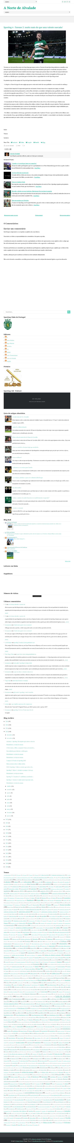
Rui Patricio (44, 1077)
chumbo (50, 921)
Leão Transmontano (12, 355)
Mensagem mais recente (11, 215)
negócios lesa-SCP (48, 1033)
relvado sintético (26, 1070)
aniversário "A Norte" (14, 889)
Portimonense (17, 1056)
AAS (17, 879)
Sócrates (6, 1086)
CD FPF (10, 918)
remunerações (35, 1070)
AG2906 (61, 882)
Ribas (39, 1072)
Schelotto (27, 1079)
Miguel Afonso (18, 1029)
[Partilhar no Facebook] (10, 149)
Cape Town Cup (13, 914)
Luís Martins (49, 1017)
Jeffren (62, 987)
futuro (6, 971)
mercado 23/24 (40, 1026)
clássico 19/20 (14, 923)
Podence (34, 1054)
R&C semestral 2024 (33, 1065)
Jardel (69, 985)
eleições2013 (7, 946)
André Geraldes (25, 886)
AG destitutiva (48, 882)
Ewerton (67, 957)
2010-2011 (51, 877)
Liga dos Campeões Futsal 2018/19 (23, 1006)
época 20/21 (43, 950)
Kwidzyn (38, 996)
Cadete (10, 909)
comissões (60, 923)
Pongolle (50, 1054)
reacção (12, 1067)
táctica (53, 1106)
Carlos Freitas (62, 914)
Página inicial (39, 215)
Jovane (49, 994)
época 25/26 (8, 953)
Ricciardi (61, 1072)
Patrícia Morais (34, 1044)
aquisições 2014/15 (32, 891)
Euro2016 (43, 957)
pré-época (51, 1056)
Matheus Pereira (18, 1024)
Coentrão (42, 923)
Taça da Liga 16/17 (66, 1095)
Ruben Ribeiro (23, 1077)
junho (8, 799)
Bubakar (57, 907)
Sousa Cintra (40, 1086)
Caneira (5, 914)
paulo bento (62, 1045)
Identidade (67, 980)
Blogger (49, 1139)
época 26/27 (15, 953)
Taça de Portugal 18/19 (45, 1104)
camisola (43, 909)
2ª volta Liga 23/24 (64, 877)
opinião (33, 1040)
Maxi (64, 1024)
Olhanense (6, 1040)
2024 (7, 728)
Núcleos (53, 1035)
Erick (45, 953)
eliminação (44, 946)
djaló (21, 941)
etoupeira (31, 957)
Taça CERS (52, 1093)
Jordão (37, 991)
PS (69, 1063)
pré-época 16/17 (61, 1058)
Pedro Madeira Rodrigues (25, 1049)
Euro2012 (37, 957)
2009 (7, 863)
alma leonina (31, 884)
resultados (6, 1072)
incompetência (49, 982)
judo (68, 994)
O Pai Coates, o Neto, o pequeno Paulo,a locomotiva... (20, 748)
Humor (59, 980)
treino (8, 1113)
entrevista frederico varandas (20, 680)
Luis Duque (33, 1017)
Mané (20, 1019)
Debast (45, 932)
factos (27, 959)
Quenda (14, 1065)
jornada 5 (60, 991)
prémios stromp (66, 1061)
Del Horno (6, 934)
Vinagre (51, 1118)
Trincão (24, 1113)
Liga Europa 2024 (20, 1010)
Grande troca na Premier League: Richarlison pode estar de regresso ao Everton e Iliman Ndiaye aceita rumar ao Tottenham (34, 534)
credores (17, 930)
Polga (40, 1054)
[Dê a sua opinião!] (7, 149)
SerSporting (26, 1081)
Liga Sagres (62, 1013)
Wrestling (8, 1125)
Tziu (56, 1113)
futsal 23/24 (60, 969)
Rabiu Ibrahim (42, 1065)
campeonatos (36, 911)
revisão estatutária (14, 1072)
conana (7, 704)
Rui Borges (36, 1077)
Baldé (38, 898)
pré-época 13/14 (25, 1058)
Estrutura (16, 957)
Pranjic (45, 1056)
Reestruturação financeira (30, 1067)
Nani (24, 1033)
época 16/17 (14, 950)
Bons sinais (16, 552)
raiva (68, 1065)
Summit (23, 1090)
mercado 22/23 (30, 1026)
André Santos (59, 886)
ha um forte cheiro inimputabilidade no (26, 654)
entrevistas (8, 948)
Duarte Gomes (48, 941)
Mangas (25, 1019)
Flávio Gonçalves (7, 964)
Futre (22, 969)
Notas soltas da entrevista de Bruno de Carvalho (25, 437)
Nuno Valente (37, 1038)
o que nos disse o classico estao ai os (23, 672)
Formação (36, 964)
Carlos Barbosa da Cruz (42, 914)
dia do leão (27, 937)
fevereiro (9, 812)
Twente (51, 1113)
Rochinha (34, 1074)
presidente (15, 1063)
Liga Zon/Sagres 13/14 (53, 1015)
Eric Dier (40, 953)
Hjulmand (37, 978)
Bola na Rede (11, 532)
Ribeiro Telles (45, 1072)
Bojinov (58, 902)
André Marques (33, 886)
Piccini (18, 1051)
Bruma (49, 905)
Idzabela (9, 346)
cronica (60, 930)
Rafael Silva (57, 1065)
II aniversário (20, 982)
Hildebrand (24, 978)
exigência (6, 959)
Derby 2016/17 (34, 934)
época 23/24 (60, 950)
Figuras (32, 962)
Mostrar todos (67, 561)
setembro (9, 789)
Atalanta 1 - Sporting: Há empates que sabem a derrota (20, 741)
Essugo (67, 953)
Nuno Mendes (11, 1038)
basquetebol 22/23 (10, 900)
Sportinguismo (39, 1088)
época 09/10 (23, 948)
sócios (66, 1083)
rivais (28, 1074)
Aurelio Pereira (53, 895)
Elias (39, 946)
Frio (9, 966)
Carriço (27, 916)
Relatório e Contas (9, 1070)
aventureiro (11, 898)
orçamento (46, 1040)
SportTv (58, 1088)
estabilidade (6, 955)
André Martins (42, 886)
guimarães (52, 975)
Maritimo (28, 1022)
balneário (44, 898)
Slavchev (38, 1083)
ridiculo (67, 1072)
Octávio (67, 1038)
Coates (36, 923)
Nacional (68, 1031)
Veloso (30, 1115)
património (41, 1044)
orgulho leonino (20, 1042)
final (41, 962)
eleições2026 (33, 946)
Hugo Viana (53, 980)
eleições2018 (25, 946)
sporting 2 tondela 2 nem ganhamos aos (24, 642)
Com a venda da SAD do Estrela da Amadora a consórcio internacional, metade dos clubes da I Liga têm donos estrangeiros (37, 524)
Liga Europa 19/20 (55, 1008)
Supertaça (37, 1090)
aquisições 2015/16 (45, 891)
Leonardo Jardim (29, 999)
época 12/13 (50, 948)
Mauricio (54, 1024)
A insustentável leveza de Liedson (17, 547)
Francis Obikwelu (51, 964)
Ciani (55, 921)
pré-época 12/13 (14, 1058)
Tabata (46, 1093)
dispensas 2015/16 (60, 939)
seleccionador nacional (10, 1081)
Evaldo (61, 957)
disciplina (43, 939)
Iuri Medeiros (35, 985)
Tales (58, 1106)
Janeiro (64, 985)
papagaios (66, 1042)
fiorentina (66, 962)
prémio (59, 1061)
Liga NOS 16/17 (8, 1013)
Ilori (25, 982)
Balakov (27, 898)
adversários (27, 882)
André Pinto (51, 886)
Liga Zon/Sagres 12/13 (37, 1015)
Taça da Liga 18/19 (20, 1097)
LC (52, 996)
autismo (61, 895)
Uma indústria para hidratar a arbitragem (16, 751)
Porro (11, 1056)
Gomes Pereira (65, 973)
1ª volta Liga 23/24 (44, 875)
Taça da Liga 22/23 (64, 1097)
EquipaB (22, 953)
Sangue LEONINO (12, 551)
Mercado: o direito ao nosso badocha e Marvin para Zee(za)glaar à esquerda (32, 191)
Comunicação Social (22, 925)
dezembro (9, 735)
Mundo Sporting (60, 1031)
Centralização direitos (29, 918)
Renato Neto (44, 1070)
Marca (63, 1019)
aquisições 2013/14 (19, 891)
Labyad (43, 996)
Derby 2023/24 (60, 934)
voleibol (50, 1120)
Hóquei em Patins (59, 978)
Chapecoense (32, 921)
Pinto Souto (31, 1051)
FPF (43, 964)
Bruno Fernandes (32, 907)
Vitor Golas (25, 1120)
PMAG (29, 1054)
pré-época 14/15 (37, 1058)
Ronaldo (59, 1074)
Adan (65, 879)
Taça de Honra (37, 1099)
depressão (20, 934)
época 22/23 (51, 950)
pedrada (55, 1047)
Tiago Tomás (50, 1109)
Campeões (55, 909)
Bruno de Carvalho (20, 907)
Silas (52, 1081)
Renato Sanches (52, 1070)
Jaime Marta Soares (51, 985)
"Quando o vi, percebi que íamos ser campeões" (24, 163)
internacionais (62, 982)
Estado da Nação (31, 955)
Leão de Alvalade (11, 358)
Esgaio (49, 953)
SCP (46, 1079)
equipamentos (31, 953)
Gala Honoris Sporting (25, 971)
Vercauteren (18, 1118)
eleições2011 (63, 943)
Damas (18, 932)
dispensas (49, 939)
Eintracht (47, 943)
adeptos (7, 882)
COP (64, 925)
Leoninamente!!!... (12, 537)
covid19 (5, 930)
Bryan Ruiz (50, 907)
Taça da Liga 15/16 (55, 1095)
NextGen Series (62, 1033)
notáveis (42, 1035)
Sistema (21, 1083)
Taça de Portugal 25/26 (30, 1106)
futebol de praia (51, 966)
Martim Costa (51, 1022)
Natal (28, 1033)
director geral (15, 939)
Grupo (39, 975)
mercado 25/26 (57, 1026)
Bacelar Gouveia (20, 898)
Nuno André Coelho (61, 1035)
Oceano (61, 1038)
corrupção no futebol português (24, 927)
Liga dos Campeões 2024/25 (58, 1003)
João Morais (42, 989)
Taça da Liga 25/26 (18, 1099)
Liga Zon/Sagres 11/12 (22, 1015)
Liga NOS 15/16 (63, 1010)
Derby (26, 934)
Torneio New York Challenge (19, 1111)
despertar (20, 937)
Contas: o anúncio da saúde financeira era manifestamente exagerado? (30, 498)
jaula (6, 987)
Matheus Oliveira (7, 1024)
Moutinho (37, 1031)
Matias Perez (47, 1024)
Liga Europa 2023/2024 (9, 1010)
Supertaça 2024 (54, 1090)
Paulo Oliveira (11, 1047)
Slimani (48, 1083)
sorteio (28, 1086)
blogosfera (33, 902)
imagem (30, 982)
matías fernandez (38, 1024)
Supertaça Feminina (64, 1090)
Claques (6, 923)
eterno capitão (23, 957)
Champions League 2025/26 (20, 921)
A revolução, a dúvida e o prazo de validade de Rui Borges (27, 477)
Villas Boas (45, 1118)
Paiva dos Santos (47, 1042)
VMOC (44, 1120)
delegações (13, 934)
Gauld (53, 971)
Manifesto (37, 1019)
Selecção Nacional (63, 1079)
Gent (63, 971)
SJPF (33, 1083)
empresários (52, 946)
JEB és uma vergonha (28, 987)
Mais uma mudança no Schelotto (20, 200)
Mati (30, 1024)
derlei (67, 934)
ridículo (5, 1074)
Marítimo (34, 1022)
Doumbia (35, 941)
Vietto (39, 1118)
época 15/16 (6, 950)
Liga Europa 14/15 (12, 1008)
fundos (36, 966)
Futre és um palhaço (30, 969)
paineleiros (38, 1042)
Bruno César (10, 907)
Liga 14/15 (56, 999)
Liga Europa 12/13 (59, 1006)
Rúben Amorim (14, 1077)
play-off (5, 1054)
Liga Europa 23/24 (41, 1010)
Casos (58, 916)
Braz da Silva (36, 905)
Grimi (34, 975)
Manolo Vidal (45, 1019)
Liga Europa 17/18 (34, 1008)
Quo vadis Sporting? (22, 1065)
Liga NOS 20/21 (53, 1013)
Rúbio (29, 1077)
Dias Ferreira (45, 937)
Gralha (23, 975)
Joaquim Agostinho (13, 991)
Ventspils (11, 1118)
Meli (68, 1024)
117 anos (30, 875)
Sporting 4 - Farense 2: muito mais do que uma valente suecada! (33, 27)
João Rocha (63, 989)
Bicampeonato (15, 902)
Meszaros (10, 1029)
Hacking (5, 978)
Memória (6, 1026)
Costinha (57, 927)
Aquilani (67, 889)
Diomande (61, 937)
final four (46, 962)
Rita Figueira (22, 1074)
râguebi (63, 1065)
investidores (8, 985)
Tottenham (37, 1111)
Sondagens (22, 1086)
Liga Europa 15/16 (23, 1008)
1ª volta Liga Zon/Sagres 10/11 (58, 875)
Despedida (13, 937)
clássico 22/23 (22, 923)
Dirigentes (35, 939)
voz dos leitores (21, 1122)
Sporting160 (31, 1088)
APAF (46, 889)
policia (44, 1054)
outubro (9, 786)
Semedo (20, 1081)
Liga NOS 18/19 (30, 1013)
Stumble (37, 142)
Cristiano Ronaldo (52, 930)
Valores (13, 1116)
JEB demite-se (17, 987)
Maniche (31, 1019)
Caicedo (15, 909)
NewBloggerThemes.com (39, 1141)
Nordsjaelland (20, 1035)
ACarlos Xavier (54, 879)
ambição (41, 884)
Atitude (7, 895)
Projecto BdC (22, 1063)
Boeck (53, 902)
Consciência (40, 925)
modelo (9, 1031)
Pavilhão (37, 1047)
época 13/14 (58, 948)
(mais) (6, 613)
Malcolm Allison (7, 1019)
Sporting (68, 1086)
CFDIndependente (45, 918)
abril (8, 806)
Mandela (15, 1019)
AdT (21, 882)
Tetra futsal (28, 1109)
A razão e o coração (17, 508)
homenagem (50, 978)
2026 (7, 721)
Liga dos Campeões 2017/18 (27, 1003)
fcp (57, 960)
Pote (37, 1056)
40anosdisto (6, 879)
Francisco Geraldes (61, 964)
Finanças (59, 962)
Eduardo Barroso (8, 943)
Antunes (41, 889)
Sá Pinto (65, 1077)
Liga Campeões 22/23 (40, 1001)
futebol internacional (14, 969)
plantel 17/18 (46, 1051)
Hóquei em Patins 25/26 (30, 980)
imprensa (35, 982)
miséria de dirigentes (50, 1029)
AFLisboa (37, 882)
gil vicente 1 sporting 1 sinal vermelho (23, 692)
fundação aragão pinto (17, 966)
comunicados (33, 925)
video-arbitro (32, 1118)
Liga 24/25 (15, 1001)
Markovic (40, 1022)
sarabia (16, 1079)
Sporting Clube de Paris (21, 1088)
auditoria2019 (45, 895)
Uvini (69, 1113)
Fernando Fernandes (20, 962)
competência (67, 923)
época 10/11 (33, 948)
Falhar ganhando (11, 549)
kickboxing (25, 996)
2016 (7, 840)
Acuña (60, 879)
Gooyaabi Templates (58, 1141)
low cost (20, 1017)
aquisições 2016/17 (57, 891)
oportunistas (39, 1040)
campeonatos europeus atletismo (49, 911)
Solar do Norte (13, 1086)
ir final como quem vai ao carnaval (22, 625)
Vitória (39, 1120)
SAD (5, 1079)
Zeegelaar (30, 1125)
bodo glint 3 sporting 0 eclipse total (22, 663)
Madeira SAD (66, 1017)
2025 (7, 725)
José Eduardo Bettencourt (29, 994)
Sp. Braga (47, 1086)
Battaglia (45, 900)
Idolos (7, 982)
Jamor (59, 985)
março (8, 809)
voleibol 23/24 (65, 1120)
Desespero (6, 937)
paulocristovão (29, 1047)
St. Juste (64, 1088)
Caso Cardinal (52, 916)
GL (39, 973)
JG (5, 604)
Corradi (11, 927)
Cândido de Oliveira (64, 911)
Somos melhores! (17, 457)
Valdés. (7, 1115)
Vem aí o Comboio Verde (18, 182)
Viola (56, 1118)
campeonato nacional (24, 912)
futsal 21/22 (53, 969)
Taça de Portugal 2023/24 (58, 1104)
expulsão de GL (20, 959)
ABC (21, 879)
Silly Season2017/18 (59, 1081)
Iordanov (20, 985)
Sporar (63, 1086)
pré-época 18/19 (14, 1061)
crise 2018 (42, 930)
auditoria (38, 895)
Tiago (34, 1109)
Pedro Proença (53, 1049)
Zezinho (36, 1125)
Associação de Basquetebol (58, 893)
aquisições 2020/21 (13, 893)
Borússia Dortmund (8, 905)
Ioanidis (15, 985)
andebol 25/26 (15, 886)
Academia (36, 880)
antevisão (33, 889)
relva (18, 1070)
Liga (51, 999)
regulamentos (66, 1067)
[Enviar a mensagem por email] (5, 149)
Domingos (27, 941)
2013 (7, 850)
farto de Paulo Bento (44, 959)
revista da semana (27, 1072)
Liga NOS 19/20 (42, 1013)
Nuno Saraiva (29, 1038)
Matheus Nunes (65, 1022)
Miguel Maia (40, 1029)
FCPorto (63, 960)
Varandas (24, 1116)
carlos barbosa (32, 914)
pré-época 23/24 (52, 1061)
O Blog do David (12, 522)
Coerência (48, 923)
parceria (13, 1044)
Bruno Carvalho (65, 905)
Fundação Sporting (28, 966)
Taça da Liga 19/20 (31, 1097)
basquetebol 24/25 (21, 900)
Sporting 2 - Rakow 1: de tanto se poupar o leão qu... (19, 770)
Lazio (48, 996)
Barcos (54, 898)
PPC (41, 1056)
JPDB (54, 994)
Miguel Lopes (33, 1029)
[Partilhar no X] (9, 149)
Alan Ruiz (67, 882)
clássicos (30, 923)
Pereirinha (67, 1049)
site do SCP (27, 1083)
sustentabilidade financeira (33, 1093)
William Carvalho (47, 1122)
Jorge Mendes (53, 991)
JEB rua (37, 987)
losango (8, 1017)
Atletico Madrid (14, 895)
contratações (58, 925)
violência (61, 1118)
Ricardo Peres (54, 1072)
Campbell (49, 909)
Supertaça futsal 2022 (8, 1093)
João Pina (57, 989)
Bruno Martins (10, 340)
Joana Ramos (19, 989)
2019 (7, 829)
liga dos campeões (63, 1001)
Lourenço (14, 1017)
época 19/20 (36, 950)
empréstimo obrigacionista (64, 946)
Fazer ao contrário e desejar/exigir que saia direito (25, 447)
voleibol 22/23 (57, 1120)
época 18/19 (28, 950)
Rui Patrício (53, 1077)
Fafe (31, 959)
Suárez (17, 1090)
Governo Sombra (16, 975)
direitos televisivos (25, 939)
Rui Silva (59, 1077)
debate (50, 932)
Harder (10, 978)
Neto (55, 1033)
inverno (68, 982)
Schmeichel (33, 1079)
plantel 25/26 (62, 1051)
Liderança (39, 999)
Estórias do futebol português (52, 955)
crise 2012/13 (24, 930)
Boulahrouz (17, 905)
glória (43, 973)
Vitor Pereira (33, 1120)
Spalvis (58, 1086)
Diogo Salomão (53, 937)
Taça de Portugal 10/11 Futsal (19, 1102)
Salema (11, 1079)
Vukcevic (33, 1122)
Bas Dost (60, 898)
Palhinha (60, 1042)
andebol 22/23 (57, 884)
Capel (19, 914)
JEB (10, 987)
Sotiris (33, 1086)
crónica (66, 930)
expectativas (12, 959)
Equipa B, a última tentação (19, 427)
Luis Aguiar (26, 1017)
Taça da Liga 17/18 (9, 1097)
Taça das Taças (28, 1099)
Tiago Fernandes (41, 1109)
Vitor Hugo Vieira (9, 654)
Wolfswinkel (67, 1122)
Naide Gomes (8, 1033)
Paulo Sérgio (19, 1047)
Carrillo (32, 916)
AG (41, 882)
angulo (5, 889)
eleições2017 (16, 946)
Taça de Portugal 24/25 (17, 1106)
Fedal (69, 959)
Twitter (22, 142)
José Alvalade (67, 991)
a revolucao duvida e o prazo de (16, 604)
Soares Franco (59, 1083)
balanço (33, 898)
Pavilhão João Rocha (46, 1047)
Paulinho (55, 1044)
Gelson (58, 971)
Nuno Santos (21, 1038)
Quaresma (7, 1065)
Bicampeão (7, 902)
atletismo (31, 895)
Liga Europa (36, 1006)
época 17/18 (21, 950)
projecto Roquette (32, 1063)
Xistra (19, 1125)
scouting (40, 1079)
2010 (7, 860)
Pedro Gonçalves (13, 1049)
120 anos (36, 875)
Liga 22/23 (65, 999)
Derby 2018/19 (43, 934)
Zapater (24, 1125)
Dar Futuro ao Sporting (36, 932)
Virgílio (9, 361)
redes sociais (18, 1067)
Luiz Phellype (57, 1017)
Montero (31, 1031)
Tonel (63, 1109)
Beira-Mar (51, 900)
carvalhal (43, 916)
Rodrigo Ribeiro (41, 1074)
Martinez (58, 1022)
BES (69, 900)
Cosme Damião (39, 927)
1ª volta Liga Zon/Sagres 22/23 (23, 877)
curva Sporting (12, 932)
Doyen (41, 941)
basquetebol (67, 898)
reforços (52, 1067)
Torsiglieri (30, 1111)
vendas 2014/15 (52, 1115)
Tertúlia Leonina (20, 1109)
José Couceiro (17, 994)
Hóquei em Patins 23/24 (18, 980)
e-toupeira (56, 941)
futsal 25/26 (67, 969)
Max (59, 1024)
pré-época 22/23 (43, 1061)
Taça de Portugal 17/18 (32, 1104)
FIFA (28, 962)
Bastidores (30, 900)
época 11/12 (42, 948)
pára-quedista (7, 1044)
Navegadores (39, 1033)
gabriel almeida (14, 971)
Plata (67, 1051)
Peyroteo (13, 1051)
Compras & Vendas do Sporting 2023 (16, 760)
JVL (8, 349)
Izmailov (42, 985)
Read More (37, 168)
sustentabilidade (19, 1093)
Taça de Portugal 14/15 (60, 1102)
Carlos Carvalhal (53, 914)
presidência (7, 1063)
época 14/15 (66, 948)
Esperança (61, 953)
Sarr (21, 1079)
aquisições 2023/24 (24, 893)
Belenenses (58, 900)
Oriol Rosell (30, 1042)
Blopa (39, 902)
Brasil (29, 905)
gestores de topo (24, 973)
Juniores (6, 996)
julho (8, 796)
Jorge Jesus (44, 992)
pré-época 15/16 (49, 1058)
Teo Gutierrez (11, 1109)
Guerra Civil (45, 975)
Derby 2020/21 (52, 934)
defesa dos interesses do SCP (61, 932)
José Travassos (42, 994)
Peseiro (7, 1051)
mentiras (13, 1026)
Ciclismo (60, 921)
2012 (7, 853)
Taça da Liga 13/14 (34, 1095)
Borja (67, 902)
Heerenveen (17, 978)
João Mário (34, 989)
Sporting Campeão (9, 1088)
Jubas (59, 994)
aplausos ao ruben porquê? (57, 889)
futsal (38, 969)
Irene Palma (27, 985)
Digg (43, 142)
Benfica (65, 900)
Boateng (48, 902)
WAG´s (39, 1122)
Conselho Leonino (49, 925)
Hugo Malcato (10, 343)
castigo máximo (65, 916)
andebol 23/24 (65, 884)
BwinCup (63, 907)
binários (27, 902)
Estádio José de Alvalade (18, 955)
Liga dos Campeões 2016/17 (11, 1004)
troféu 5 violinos (36, 1113)
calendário (21, 909)
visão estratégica (17, 1120)
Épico (16, 948)
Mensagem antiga (65, 215)
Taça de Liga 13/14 (47, 1099)
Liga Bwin (31, 1001)
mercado (20, 1026)
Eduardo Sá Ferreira (18, 943)
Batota (38, 900)
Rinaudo (11, 1074)
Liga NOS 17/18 (19, 1013)
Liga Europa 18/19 (44, 1008)
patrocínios (48, 1044)
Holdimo (44, 978)
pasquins (26, 1044)
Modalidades (66, 1029)
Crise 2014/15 (34, 930)
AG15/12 (55, 882)
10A (14, 875)
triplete (29, 1113)
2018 (7, 833)
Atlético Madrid (23, 895)
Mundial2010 (44, 1031)
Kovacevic (32, 996)
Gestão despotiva (14, 973)
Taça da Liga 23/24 (8, 1099)
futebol (43, 966)
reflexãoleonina (43, 1067)
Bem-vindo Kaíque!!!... (19, 539)
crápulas (11, 930)
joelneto (21, 991)
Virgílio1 (9, 1120)
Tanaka (62, 1106)
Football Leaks (16, 964)
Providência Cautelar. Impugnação (59, 1063)
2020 (7, 826)
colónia (54, 923)
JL (13, 989)
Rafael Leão (50, 1065)
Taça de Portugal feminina (44, 1106)
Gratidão (29, 975)
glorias (48, 973)
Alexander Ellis (16, 884)
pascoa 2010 (20, 1044)
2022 (7, 819)
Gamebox (48, 971)
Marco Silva (11, 1022)
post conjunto (25, 1056)
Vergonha (25, 1118)
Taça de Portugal (58, 1099)
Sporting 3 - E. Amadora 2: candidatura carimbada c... (20, 776)
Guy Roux (59, 975)
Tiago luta (7, 680)
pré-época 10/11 (59, 1056)
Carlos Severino (12, 916)
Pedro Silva (61, 1049)
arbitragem (44, 893)
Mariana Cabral (20, 1022)
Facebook (14, 142)
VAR (19, 1115)
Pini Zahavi (24, 1051)
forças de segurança (26, 964)
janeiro (9, 816)
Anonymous (8, 625)
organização (11, 1042)
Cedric (21, 918)
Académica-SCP (45, 879)
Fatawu (52, 959)
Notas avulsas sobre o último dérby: (15, 764)
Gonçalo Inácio (7, 975)
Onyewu (21, 1040)
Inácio (42, 982)
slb (42, 1083)
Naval (32, 1033)
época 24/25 (67, 950)
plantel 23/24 (54, 1051)
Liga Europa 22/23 (30, 1010)
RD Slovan (6, 1067)
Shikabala (47, 1081)
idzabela (13, 982)
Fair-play (36, 959)
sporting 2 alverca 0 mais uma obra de (23, 710)
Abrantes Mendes (28, 879)
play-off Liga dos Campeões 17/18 (17, 1054)
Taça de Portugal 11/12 (34, 1102)
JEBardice (50, 987)
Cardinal (25, 914)
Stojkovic (12, 1090)
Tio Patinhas (58, 1109)
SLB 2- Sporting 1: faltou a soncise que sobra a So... (19, 767)
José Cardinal (8, 994)
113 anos (24, 875)
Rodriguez (49, 1074)
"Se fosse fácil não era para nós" (20, 173)
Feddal (6, 962)
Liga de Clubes (51, 1001)
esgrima (55, 953)
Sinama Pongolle (13, 1083)
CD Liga (16, 918)
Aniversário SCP (24, 889)
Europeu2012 (50, 957)
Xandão (14, 1125)
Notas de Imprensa (34, 1035)
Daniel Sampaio (26, 932)
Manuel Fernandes (54, 1019)
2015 (7, 843)
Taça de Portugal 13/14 (48, 1102)
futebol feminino (61, 966)
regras (59, 1067)
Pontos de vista (58, 1054)
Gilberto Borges (33, 973)
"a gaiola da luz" (7, 875)
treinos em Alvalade (15, 1113)
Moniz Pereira (23, 1031)
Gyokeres (65, 975)
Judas (63, 994)
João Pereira (49, 989)
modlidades (15, 1031)
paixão (54, 1042)
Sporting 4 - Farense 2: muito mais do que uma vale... (20, 780)
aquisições (7, 891)
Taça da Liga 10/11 (12, 1095)
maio (8, 803)
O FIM (46, 1038)
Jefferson (56, 987)
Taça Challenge (61, 1093)
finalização (52, 962)
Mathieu (25, 1024)
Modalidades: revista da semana (14, 744)
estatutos (39, 955)
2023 (7, 731)
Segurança (53, 1079)
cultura (5, 932)
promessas (40, 1063)
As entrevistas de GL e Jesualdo (20, 417)
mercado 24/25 (48, 1026)
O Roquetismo (53, 1038)
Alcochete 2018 (7, 884)
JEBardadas (43, 987)
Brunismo (56, 905)
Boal (44, 902)
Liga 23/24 (6, 1001)
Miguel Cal (25, 1029)
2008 (7, 867)
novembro (9, 738)
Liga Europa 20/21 (65, 1008)
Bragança (24, 905)
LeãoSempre (8, 642)
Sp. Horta (53, 1086)
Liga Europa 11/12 (47, 1006)
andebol (47, 884)
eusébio (56, 957)
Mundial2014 (52, 1031)
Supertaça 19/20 (45, 1090)
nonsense (12, 1036)
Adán (69, 879)
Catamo (5, 918)
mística (58, 1029)
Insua (56, 982)
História (31, 978)
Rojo (54, 1074)
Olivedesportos (13, 1040)
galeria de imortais (37, 971)
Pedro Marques (36, 1049)
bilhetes (22, 902)
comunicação (9, 925)
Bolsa (63, 902)
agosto (9, 793)
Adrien (16, 882)
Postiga (32, 1056)
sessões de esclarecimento (37, 1081)
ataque (68, 893)
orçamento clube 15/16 (56, 1040)
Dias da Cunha (35, 937)
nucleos (47, 1035)
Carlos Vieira (21, 916)
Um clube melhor (16, 488)
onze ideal (27, 1040)
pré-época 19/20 (24, 1061)
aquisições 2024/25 (34, 893)
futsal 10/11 (45, 969)
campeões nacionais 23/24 (10, 911)
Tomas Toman (19, 1141)
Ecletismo (63, 941)
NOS (27, 1035)
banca (49, 898)
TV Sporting (45, 1113)
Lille (63, 1015)
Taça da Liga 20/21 (42, 1097)
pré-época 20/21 (34, 1061)
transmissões (59, 1111)
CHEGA (38, 921)
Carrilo (38, 916)
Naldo (14, 1033)
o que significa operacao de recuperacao (21, 704)
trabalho (44, 1111)
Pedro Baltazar (62, 1047)
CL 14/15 (66, 921)
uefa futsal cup (62, 1113)
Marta (45, 1022)
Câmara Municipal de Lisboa (32, 909)
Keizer (18, 996)
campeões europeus (64, 909)
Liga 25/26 (23, 1001)
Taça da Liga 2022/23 (53, 1097)
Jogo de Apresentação (29, 991)
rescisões (60, 1070)
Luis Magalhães (41, 1017)
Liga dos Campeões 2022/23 (42, 1003)
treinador (67, 1111)
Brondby (43, 905)
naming (19, 1033)
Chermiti (44, 921)
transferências (51, 1111)
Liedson (45, 999)
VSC (28, 1122)
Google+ (29, 142)
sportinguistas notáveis (49, 1088)
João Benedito (27, 989)
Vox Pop (14, 1122)
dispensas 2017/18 (13, 941)
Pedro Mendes (44, 1049)
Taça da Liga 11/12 (23, 1095)
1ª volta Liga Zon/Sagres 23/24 (39, 877)
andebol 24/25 (7, 886)
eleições (54, 943)
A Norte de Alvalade (20, 8)
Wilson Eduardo (58, 1122)
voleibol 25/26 (7, 1122)
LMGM (8, 352)
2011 (7, 856)
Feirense (12, 962)
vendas (36, 1115)
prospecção (47, 1063)
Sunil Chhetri (29, 1090)
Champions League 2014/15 (56, 918)
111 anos (18, 875)
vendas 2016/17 (61, 1115)
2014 (7, 846)
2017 (7, 836)
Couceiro (65, 927)
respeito (67, 1070)
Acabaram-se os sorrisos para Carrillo (22, 467)
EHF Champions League (37, 943)
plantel (38, 1051)
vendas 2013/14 (43, 1115)
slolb (53, 1083)
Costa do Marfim (49, 927)
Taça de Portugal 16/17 (19, 1104)
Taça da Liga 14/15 (45, 1095)
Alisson (23, 884)
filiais (37, 962)
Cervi (37, 918)
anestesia (66, 886)
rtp (64, 1074)
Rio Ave (16, 1074)
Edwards (28, 943)
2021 (7, 823)
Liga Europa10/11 (51, 1010)
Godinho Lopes (55, 973)
